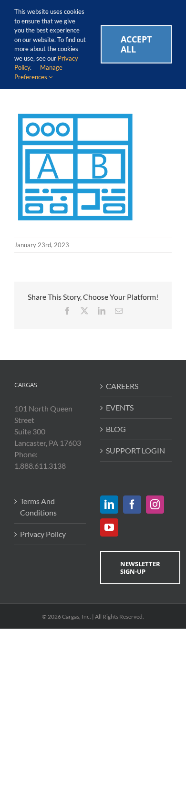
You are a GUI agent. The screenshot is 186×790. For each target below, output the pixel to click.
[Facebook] (132, 504)
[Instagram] (155, 504)
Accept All (136, 44)
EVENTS (120, 407)
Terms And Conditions (38, 506)
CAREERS (122, 385)
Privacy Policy (43, 533)
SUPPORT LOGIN (135, 450)
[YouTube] (109, 527)
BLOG (116, 428)
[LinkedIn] (109, 504)
